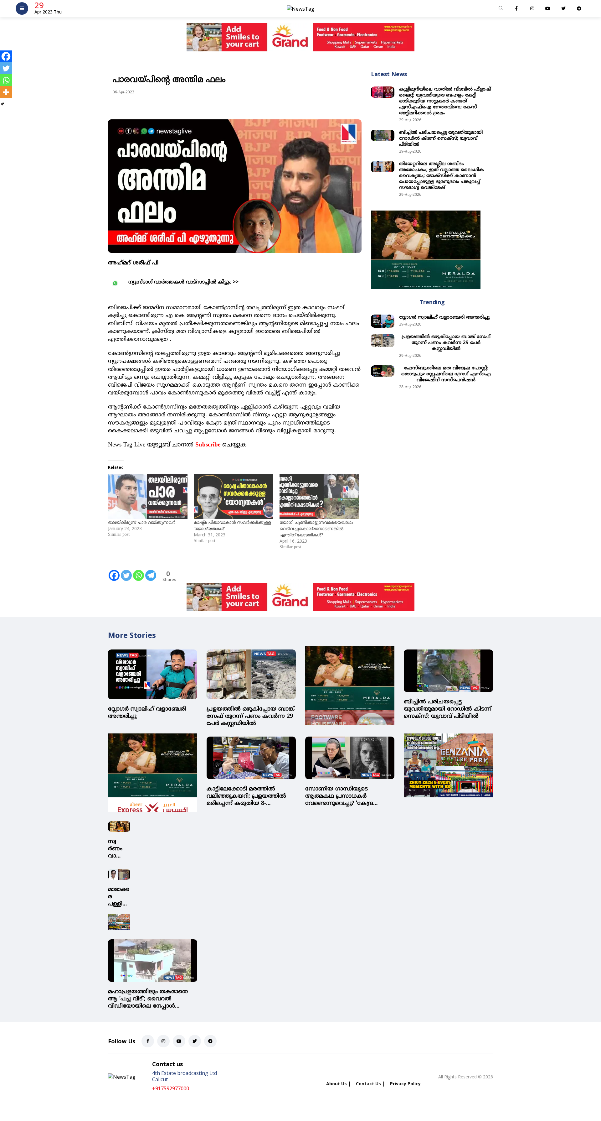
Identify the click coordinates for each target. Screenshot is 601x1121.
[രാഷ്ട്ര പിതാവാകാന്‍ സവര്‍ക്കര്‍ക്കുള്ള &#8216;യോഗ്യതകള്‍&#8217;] (233, 496)
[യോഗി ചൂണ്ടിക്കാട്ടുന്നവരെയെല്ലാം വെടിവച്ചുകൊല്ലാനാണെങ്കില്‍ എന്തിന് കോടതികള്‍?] (319, 496)
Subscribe (207, 445)
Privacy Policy (405, 1084)
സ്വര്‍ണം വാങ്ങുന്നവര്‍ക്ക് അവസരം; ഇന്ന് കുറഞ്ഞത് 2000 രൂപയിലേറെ (118, 849)
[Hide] (2, 104)
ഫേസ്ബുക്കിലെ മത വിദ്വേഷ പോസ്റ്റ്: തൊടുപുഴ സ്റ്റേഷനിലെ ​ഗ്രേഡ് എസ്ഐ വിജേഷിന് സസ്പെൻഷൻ (446, 374)
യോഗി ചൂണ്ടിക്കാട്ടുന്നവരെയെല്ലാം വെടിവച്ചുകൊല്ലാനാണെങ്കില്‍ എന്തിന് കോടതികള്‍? (316, 528)
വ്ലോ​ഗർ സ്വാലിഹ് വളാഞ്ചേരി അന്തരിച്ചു (444, 318)
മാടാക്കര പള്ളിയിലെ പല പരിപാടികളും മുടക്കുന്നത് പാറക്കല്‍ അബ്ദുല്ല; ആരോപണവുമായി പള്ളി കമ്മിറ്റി (119, 897)
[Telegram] (150, 571)
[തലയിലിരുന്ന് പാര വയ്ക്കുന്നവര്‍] (147, 496)
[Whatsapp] (138, 571)
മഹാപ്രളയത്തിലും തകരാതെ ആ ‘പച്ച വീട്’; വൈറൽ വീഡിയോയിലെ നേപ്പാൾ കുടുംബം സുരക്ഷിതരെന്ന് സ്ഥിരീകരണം (148, 999)
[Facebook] (114, 571)
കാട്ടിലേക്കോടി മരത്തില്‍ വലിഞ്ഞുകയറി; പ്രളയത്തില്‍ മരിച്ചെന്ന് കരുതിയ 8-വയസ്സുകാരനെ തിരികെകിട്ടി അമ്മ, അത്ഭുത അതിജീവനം (246, 796)
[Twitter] (126, 571)
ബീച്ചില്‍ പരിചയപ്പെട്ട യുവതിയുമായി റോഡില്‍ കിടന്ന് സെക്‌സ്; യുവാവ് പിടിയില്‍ (441, 139)
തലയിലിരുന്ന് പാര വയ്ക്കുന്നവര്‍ (141, 522)
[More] (6, 92)
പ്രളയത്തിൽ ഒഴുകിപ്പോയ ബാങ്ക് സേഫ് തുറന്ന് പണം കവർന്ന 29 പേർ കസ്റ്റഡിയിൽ (446, 343)
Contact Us (368, 1084)
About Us (336, 1084)
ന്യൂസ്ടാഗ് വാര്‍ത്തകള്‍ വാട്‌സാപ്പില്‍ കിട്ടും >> (183, 282)
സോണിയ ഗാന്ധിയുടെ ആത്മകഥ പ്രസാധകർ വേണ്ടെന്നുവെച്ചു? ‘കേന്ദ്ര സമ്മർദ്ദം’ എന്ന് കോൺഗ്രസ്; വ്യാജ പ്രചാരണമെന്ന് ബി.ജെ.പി (349, 796)
